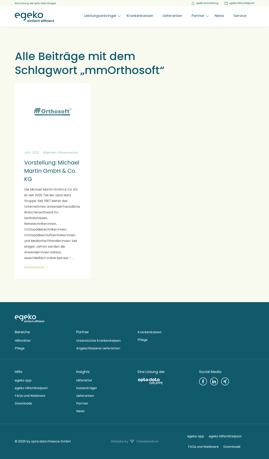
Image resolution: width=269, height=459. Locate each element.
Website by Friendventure (134, 441)
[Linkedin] (214, 381)
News (80, 411)
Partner (82, 403)
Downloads (23, 403)
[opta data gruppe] (165, 381)
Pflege (20, 348)
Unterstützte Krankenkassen (98, 340)
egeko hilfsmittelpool (31, 388)
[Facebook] (203, 381)
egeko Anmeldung (207, 3)
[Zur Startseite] (29, 318)
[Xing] (225, 381)
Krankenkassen (149, 332)
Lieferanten (85, 395)
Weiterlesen (34, 267)
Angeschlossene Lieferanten (98, 348)
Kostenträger (86, 388)
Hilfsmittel (22, 340)
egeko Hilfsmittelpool (241, 3)
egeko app (23, 380)
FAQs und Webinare (30, 395)
